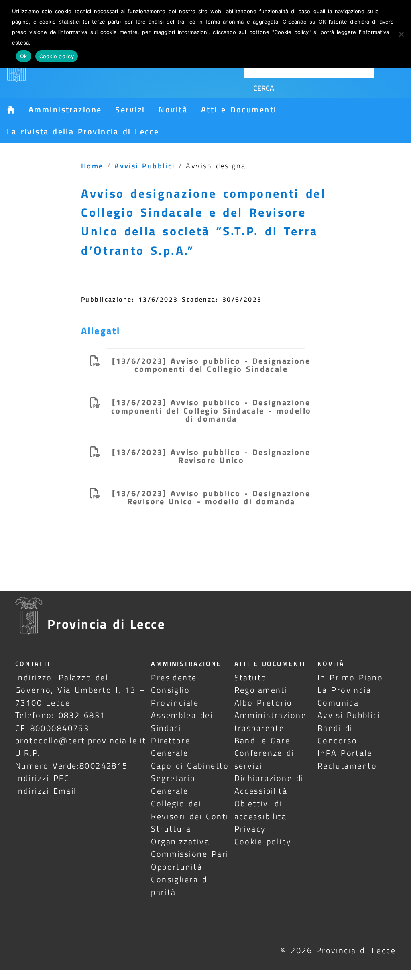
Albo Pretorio (263, 702)
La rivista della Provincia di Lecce (83, 131)
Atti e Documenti (239, 109)
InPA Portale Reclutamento (347, 759)
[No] (401, 34)
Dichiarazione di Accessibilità (269, 784)
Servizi (130, 109)
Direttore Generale (170, 746)
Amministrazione (65, 109)
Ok (23, 56)
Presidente (174, 677)
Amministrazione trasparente (270, 721)
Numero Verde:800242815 (71, 765)
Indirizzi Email (46, 791)
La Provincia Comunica (344, 696)
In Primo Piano (350, 677)
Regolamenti (261, 690)
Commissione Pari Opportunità (189, 860)
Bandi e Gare (262, 740)
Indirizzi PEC (42, 778)
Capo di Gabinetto (190, 765)
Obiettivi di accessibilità (260, 809)
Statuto (250, 677)
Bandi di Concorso (337, 734)
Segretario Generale (173, 784)
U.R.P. (27, 753)
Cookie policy (263, 841)
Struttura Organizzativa (180, 834)
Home (92, 165)
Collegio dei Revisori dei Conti (189, 809)
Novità (173, 109)
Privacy (250, 828)
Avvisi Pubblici (144, 165)
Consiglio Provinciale (175, 696)
